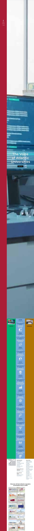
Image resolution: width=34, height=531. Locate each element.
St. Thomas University (20, 463)
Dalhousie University (29, 466)
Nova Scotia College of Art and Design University (29, 470)
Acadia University (29, 461)
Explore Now (20, 166)
